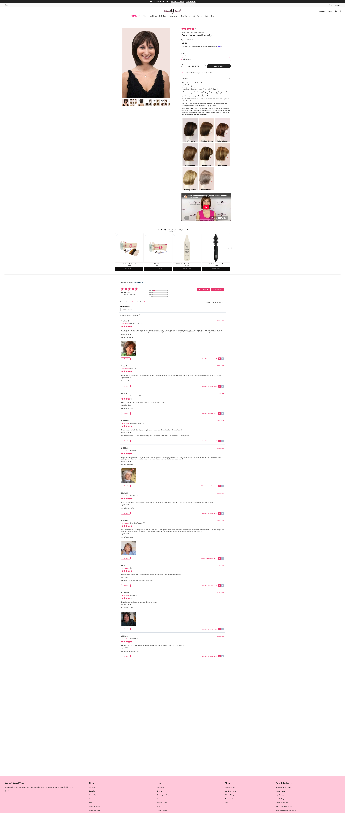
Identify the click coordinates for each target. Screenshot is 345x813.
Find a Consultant (162, 810)
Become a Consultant (282, 803)
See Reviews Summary (130, 315)
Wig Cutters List (229, 799)
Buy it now (219, 66)
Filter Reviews (125, 306)
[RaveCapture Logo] (139, 282)
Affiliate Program (281, 799)
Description (184, 79)
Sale (90, 803)
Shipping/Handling (163, 795)
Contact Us (160, 787)
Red (188, 32)
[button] (330, 11)
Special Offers (191, 1)
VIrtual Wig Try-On (94, 810)
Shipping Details (211, 106)
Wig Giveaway (280, 795)
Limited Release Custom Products (286, 810)
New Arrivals (93, 795)
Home (183, 32)
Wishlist (338, 5)
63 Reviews (198, 29)
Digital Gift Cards (94, 806)
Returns (159, 799)
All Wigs (92, 787)
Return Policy (199, 106)
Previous (122, 63)
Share (126, 358)
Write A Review (217, 289)
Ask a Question (203, 289)
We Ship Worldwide (177, 1)
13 (219, 486)
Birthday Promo (280, 791)
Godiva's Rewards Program (284, 787)
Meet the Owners (230, 787)
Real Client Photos (230, 791)
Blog (226, 803)
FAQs (158, 806)
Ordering (159, 791)
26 (219, 558)
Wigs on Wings (229, 795)
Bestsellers (92, 791)
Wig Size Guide (162, 803)
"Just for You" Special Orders (284, 806)
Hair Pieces (92, 799)
